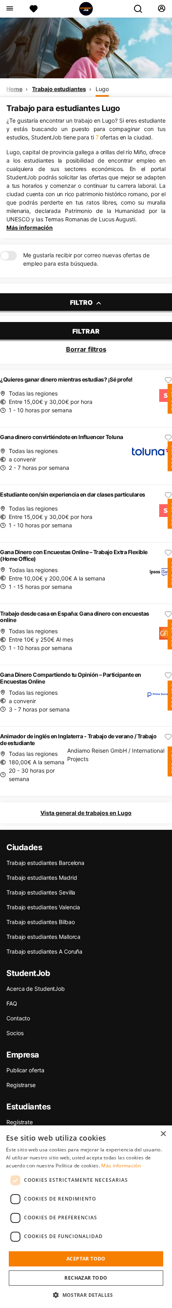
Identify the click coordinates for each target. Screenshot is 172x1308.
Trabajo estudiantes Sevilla (40, 892)
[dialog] (86, 1216)
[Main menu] (9, 9)
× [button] (163, 1134)
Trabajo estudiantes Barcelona (45, 862)
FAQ (11, 1003)
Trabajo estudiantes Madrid (41, 877)
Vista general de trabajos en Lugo (86, 812)
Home (14, 88)
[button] (86, 1295)
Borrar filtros (86, 349)
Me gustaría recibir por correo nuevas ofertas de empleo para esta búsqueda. (86, 259)
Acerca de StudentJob (35, 988)
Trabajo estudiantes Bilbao (40, 921)
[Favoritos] (33, 8)
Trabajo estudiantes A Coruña (44, 951)
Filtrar (86, 331)
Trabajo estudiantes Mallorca (43, 936)
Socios (14, 1033)
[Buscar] (141, 8)
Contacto (18, 1018)
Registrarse (21, 1084)
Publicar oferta (25, 1070)
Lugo (102, 88)
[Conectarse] (161, 9)
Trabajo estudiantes (59, 88)
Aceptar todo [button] (86, 1258)
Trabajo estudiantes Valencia (43, 907)
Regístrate (19, 1122)
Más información (29, 227)
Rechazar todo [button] (85, 1277)
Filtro (82, 302)
